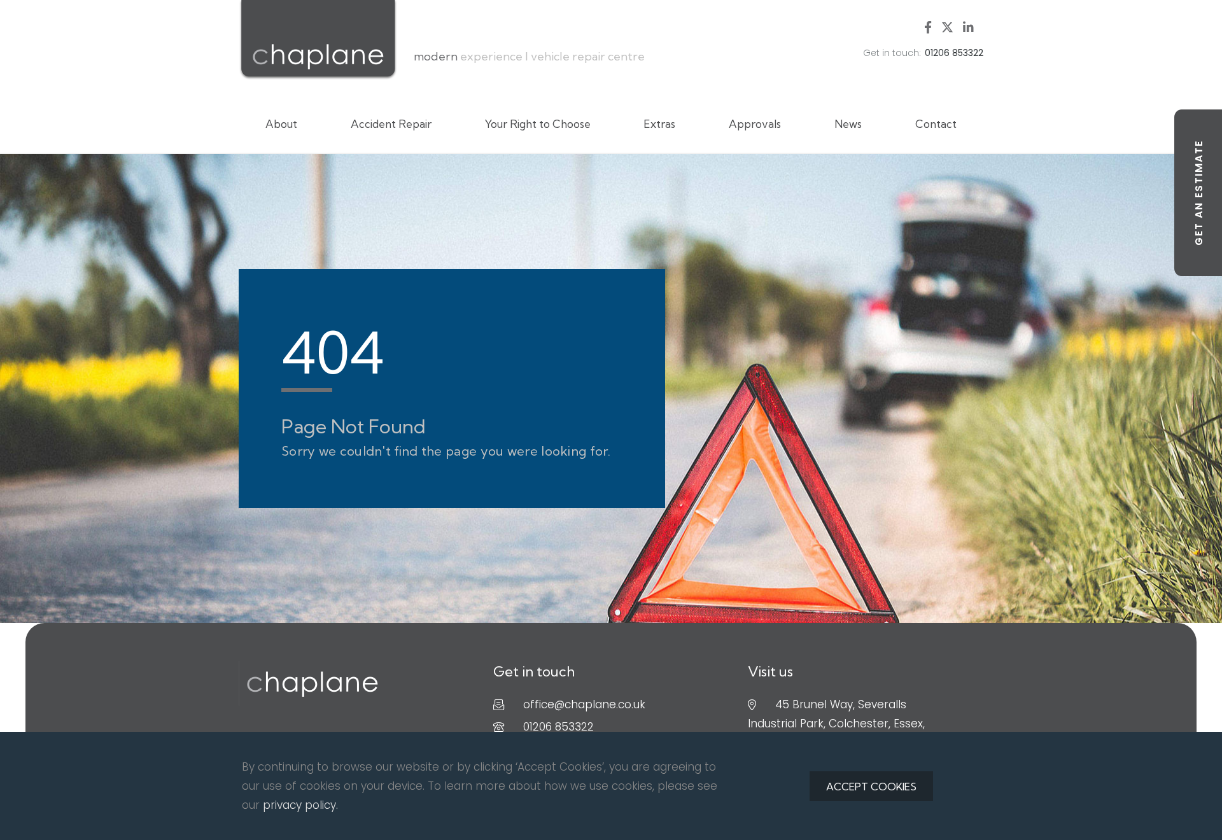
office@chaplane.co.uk (584, 704)
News (848, 123)
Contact (936, 123)
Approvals (755, 123)
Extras (659, 123)
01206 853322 (558, 726)
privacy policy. (300, 805)
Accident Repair (391, 123)
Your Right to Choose (538, 123)
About (281, 123)
